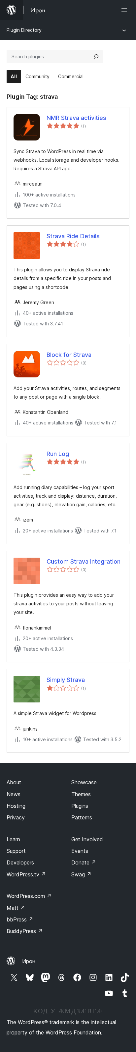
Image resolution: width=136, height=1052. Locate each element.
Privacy (16, 817)
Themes (81, 794)
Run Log (58, 453)
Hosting (16, 806)
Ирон (28, 961)
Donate (83, 862)
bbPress (20, 919)
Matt (16, 908)
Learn (13, 839)
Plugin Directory (24, 30)
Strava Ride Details (73, 236)
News (13, 794)
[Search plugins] (96, 56)
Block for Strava (69, 354)
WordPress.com (29, 896)
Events (79, 851)
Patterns (81, 817)
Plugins (79, 806)
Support (16, 851)
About (14, 782)
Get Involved (87, 839)
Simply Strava (66, 679)
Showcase (84, 782)
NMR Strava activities (76, 117)
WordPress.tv (26, 874)
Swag (81, 874)
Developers (20, 862)
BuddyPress (25, 931)
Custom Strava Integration (83, 561)
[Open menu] (125, 10)
